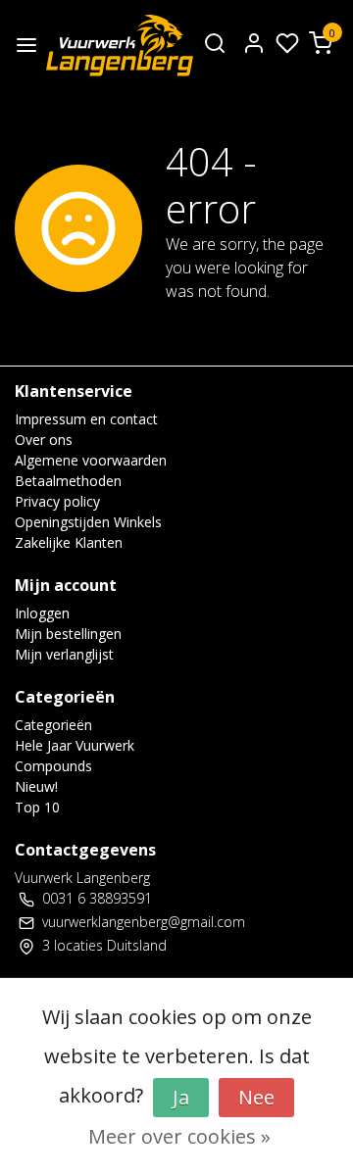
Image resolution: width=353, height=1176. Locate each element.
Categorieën (53, 724)
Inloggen (42, 613)
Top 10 (37, 807)
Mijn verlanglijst (64, 654)
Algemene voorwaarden (91, 460)
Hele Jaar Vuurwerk (74, 745)
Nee (256, 1097)
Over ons (44, 439)
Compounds (53, 766)
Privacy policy (57, 501)
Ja (181, 1097)
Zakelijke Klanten (69, 542)
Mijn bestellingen (68, 633)
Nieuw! (36, 786)
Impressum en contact (86, 419)
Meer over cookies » (179, 1136)
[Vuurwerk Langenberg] (119, 45)
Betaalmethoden (68, 480)
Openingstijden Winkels (88, 522)
